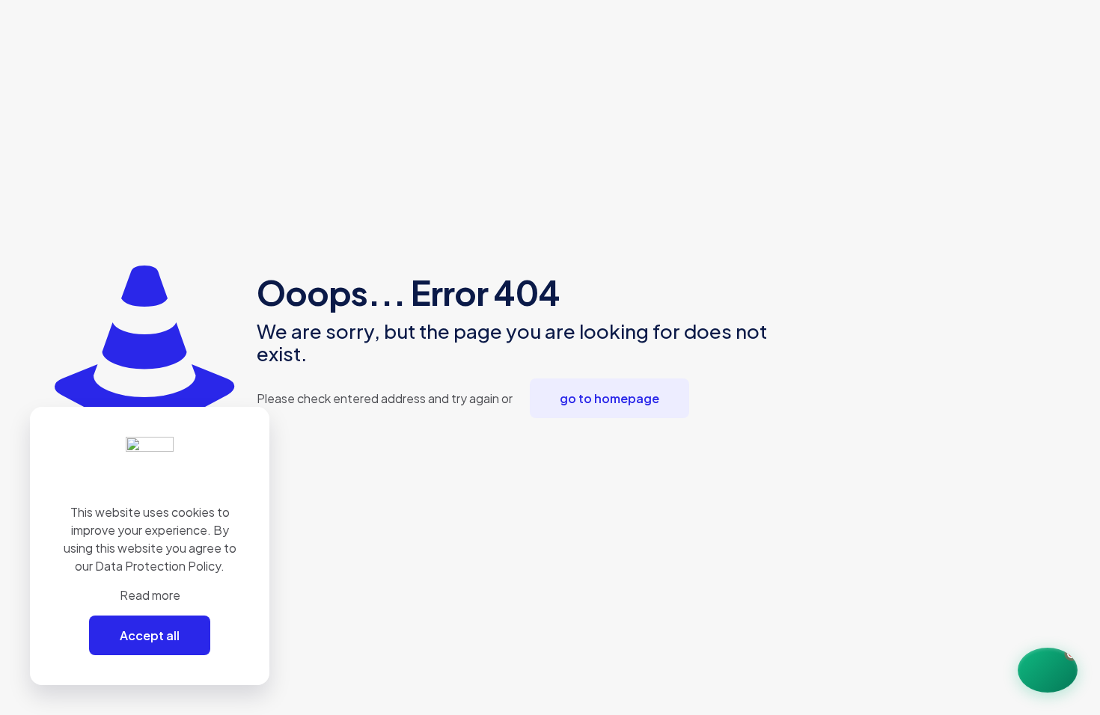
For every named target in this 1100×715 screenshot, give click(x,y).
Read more (150, 595)
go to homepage (609, 398)
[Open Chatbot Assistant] (1048, 670)
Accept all (150, 635)
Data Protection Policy (158, 566)
